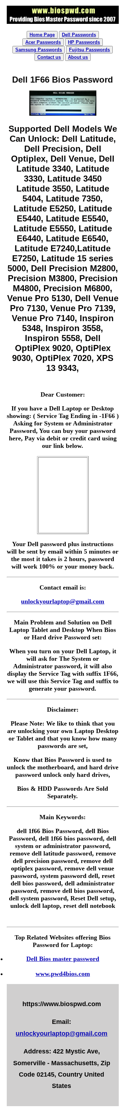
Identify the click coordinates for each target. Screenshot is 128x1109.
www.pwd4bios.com (63, 973)
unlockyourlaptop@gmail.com (62, 601)
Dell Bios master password (62, 958)
